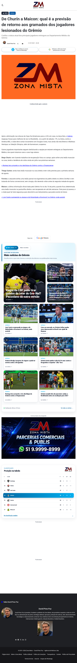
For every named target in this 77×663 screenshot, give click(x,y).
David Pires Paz (11, 43)
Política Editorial (27, 654)
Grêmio (12, 13)
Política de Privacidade (68, 654)
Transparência (51, 654)
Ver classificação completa (38, 515)
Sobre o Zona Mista (16, 654)
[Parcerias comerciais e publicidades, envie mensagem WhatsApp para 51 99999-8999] (38, 438)
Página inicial (6, 654)
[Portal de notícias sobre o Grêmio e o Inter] (38, 5)
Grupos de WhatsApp (46, 658)
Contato (58, 654)
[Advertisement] (38, 120)
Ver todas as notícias (67, 408)
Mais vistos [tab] (12, 247)
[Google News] (42, 238)
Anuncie (36, 658)
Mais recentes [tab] (24, 247)
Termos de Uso (29, 658)
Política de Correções (40, 654)
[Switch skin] (3, 6)
